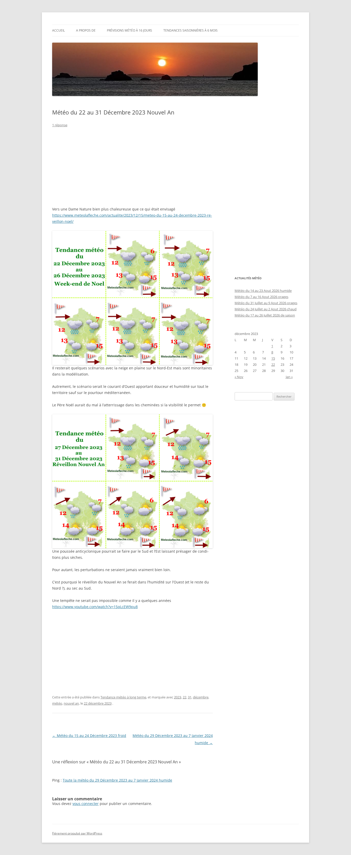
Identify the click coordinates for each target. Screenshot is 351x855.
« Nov (239, 376)
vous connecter (85, 803)
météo (57, 703)
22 (184, 697)
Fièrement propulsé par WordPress (77, 833)
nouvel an (71, 703)
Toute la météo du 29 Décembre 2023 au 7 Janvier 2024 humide (117, 780)
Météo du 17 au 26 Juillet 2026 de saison (265, 315)
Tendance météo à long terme (123, 697)
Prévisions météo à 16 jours (129, 30)
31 (189, 697)
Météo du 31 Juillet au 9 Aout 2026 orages (266, 303)
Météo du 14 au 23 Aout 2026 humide (263, 290)
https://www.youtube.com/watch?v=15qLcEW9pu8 (95, 606)
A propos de (86, 30)
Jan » (289, 376)
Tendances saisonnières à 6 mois (190, 30)
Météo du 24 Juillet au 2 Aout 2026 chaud (266, 309)
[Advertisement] (132, 170)
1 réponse (59, 125)
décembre (200, 697)
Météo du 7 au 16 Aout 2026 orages (261, 296)
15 (273, 358)
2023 (177, 697)
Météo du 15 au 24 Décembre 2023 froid (89, 735)
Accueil (58, 30)
